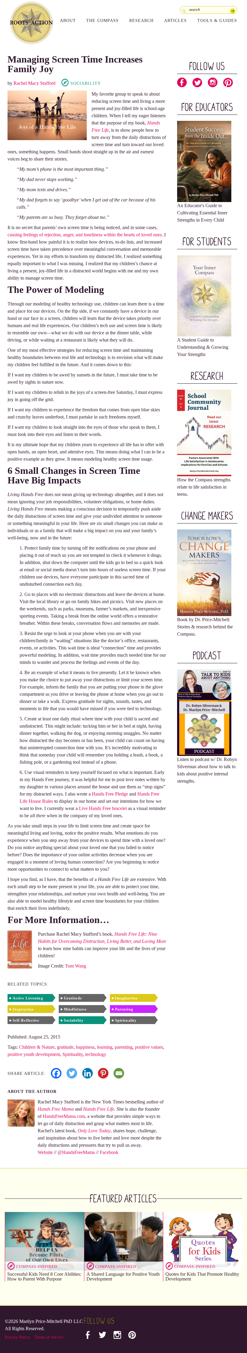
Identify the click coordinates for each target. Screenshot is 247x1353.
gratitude (65, 1047)
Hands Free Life (98, 1109)
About (68, 20)
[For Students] (204, 295)
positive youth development (34, 1054)
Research (141, 20)
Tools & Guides (217, 20)
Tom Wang (75, 965)
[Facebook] (56, 1073)
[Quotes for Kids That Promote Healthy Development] (202, 1241)
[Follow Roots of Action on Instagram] (212, 83)
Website (45, 1152)
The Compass (102, 20)
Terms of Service (49, 1337)
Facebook (109, 1152)
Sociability (85, 83)
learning (104, 1047)
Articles (175, 20)
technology (95, 1054)
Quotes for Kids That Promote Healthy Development (202, 1276)
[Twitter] (72, 1073)
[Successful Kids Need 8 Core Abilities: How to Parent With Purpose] (44, 1241)
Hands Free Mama (56, 1109)
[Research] (204, 432)
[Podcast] (204, 712)
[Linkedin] (87, 1073)
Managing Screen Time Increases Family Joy (75, 64)
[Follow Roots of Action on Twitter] (197, 83)
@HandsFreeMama (76, 1152)
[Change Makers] (204, 572)
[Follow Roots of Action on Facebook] (182, 83)
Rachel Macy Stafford (34, 83)
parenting (124, 1047)
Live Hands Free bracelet (103, 808)
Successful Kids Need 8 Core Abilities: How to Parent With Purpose (44, 1276)
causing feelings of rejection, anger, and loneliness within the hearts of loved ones (85, 234)
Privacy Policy (17, 1337)
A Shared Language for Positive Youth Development (123, 1276)
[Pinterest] (103, 1073)
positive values (149, 1047)
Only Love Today (94, 1130)
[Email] (119, 1073)
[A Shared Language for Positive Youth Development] (123, 1241)
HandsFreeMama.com (64, 1116)
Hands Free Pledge (110, 793)
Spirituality (72, 1054)
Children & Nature (37, 1047)
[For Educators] (204, 161)
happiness (85, 1047)
